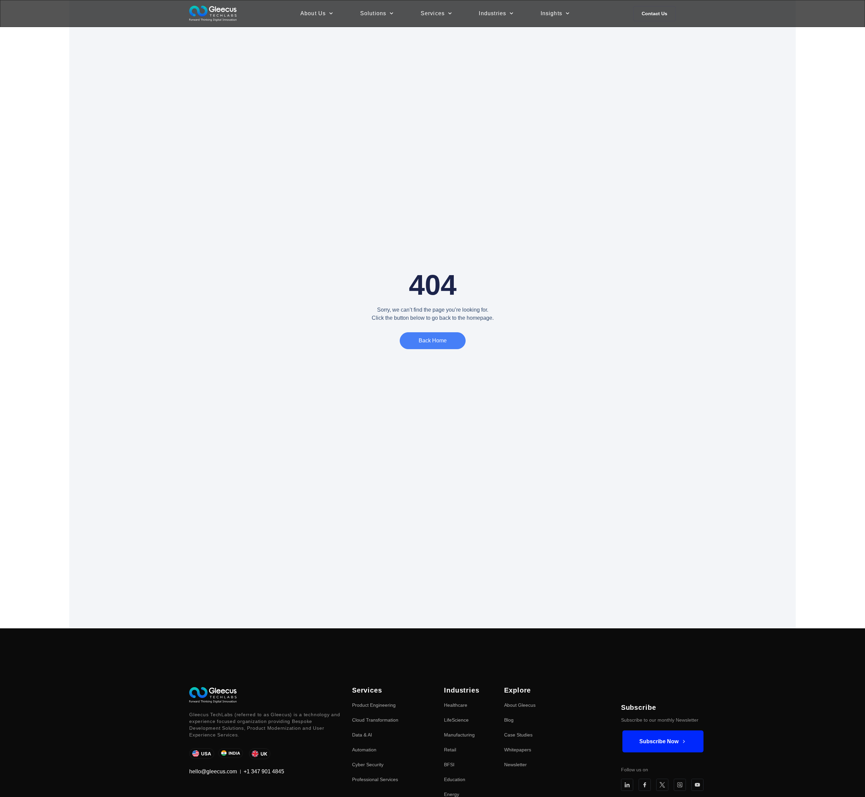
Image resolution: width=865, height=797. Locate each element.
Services (433, 13)
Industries (492, 13)
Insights (552, 13)
